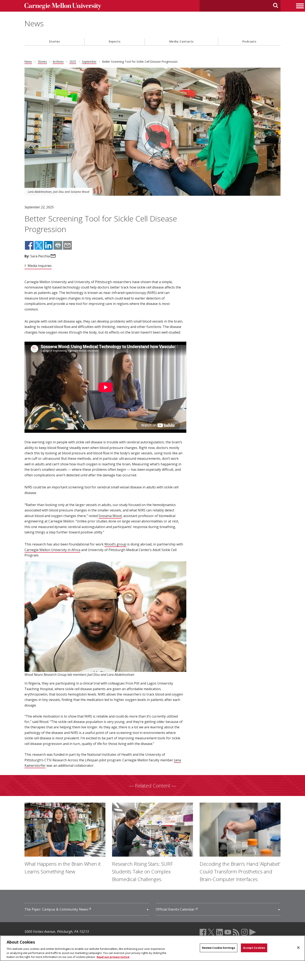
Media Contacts (181, 41)
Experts (114, 41)
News (34, 23)
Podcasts (249, 41)
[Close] (298, 947)
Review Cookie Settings (218, 948)
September (89, 62)
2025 (73, 62)
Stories (54, 41)
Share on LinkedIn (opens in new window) (48, 245)
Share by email (67, 245)
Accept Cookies (254, 948)
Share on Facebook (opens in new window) (29, 245)
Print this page (58, 245)
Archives (58, 62)
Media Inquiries (40, 265)
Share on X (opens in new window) (38, 245)
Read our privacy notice (113, 957)
